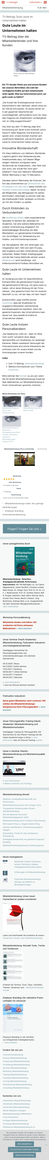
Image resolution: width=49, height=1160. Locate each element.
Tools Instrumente (10, 1117)
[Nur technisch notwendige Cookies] (46, 1145)
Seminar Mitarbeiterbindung (15, 1068)
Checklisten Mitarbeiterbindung (16, 1104)
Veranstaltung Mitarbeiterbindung (17, 1084)
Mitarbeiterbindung (12, 7)
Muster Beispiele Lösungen (14, 1110)
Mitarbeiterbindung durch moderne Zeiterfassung (24, 820)
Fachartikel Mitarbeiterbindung (16, 1107)
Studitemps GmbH (14, 217)
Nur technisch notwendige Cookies (24, 1149)
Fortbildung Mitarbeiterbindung (16, 1064)
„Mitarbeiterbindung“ (34, 363)
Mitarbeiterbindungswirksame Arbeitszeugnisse (23, 845)
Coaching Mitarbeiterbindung (15, 1078)
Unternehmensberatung (13, 1054)
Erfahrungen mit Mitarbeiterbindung (29, 872)
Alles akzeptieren (25, 1144)
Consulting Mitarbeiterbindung (16, 1088)
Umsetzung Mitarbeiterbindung (16, 1061)
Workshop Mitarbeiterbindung (15, 1071)
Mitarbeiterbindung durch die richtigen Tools (22, 805)
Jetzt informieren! (12, 682)
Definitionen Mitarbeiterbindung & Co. (19, 1127)
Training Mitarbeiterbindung (15, 1074)
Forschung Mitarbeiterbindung (16, 1124)
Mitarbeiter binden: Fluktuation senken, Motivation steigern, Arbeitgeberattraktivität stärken (28, 864)
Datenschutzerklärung (25, 1155)
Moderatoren (8, 260)
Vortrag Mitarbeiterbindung (14, 1081)
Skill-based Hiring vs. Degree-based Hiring (21, 824)
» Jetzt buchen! (24, 628)
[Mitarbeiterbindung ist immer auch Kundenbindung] (11, 401)
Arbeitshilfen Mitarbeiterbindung (17, 1100)
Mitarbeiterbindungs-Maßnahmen (17, 1114)
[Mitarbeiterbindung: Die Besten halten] (32, 401)
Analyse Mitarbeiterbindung (15, 1058)
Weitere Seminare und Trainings (18, 783)
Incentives (7, 303)
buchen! (39, 740)
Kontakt (23, 376)
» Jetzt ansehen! (10, 1042)
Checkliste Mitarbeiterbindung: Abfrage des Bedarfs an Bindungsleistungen (27, 882)
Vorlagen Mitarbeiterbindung (15, 1120)
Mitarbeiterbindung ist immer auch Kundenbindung (10, 410)
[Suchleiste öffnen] (38, 7)
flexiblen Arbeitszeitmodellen (16, 190)
